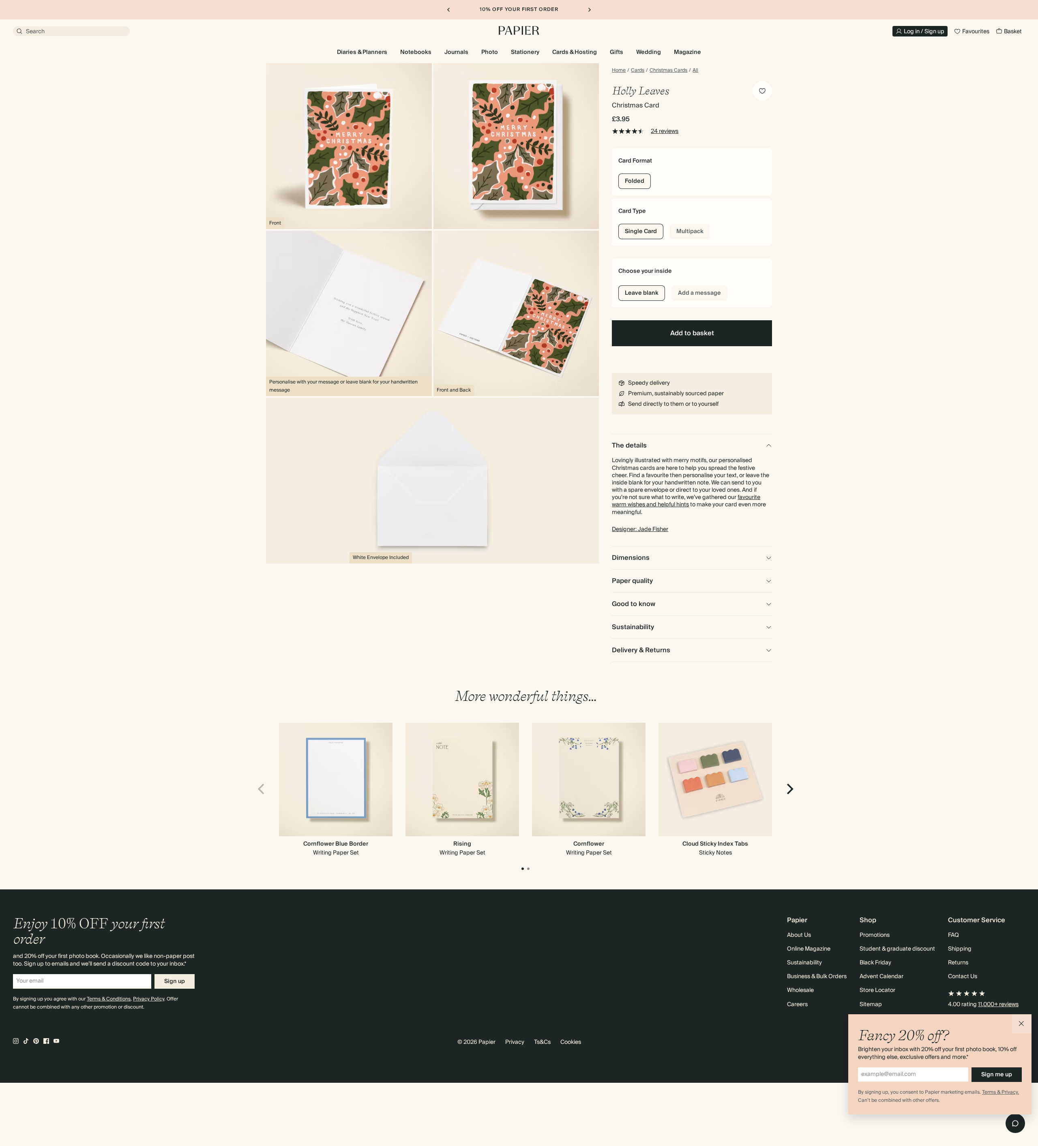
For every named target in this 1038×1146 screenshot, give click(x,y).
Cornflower (588, 844)
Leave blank (641, 293)
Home (619, 70)
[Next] (789, 789)
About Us (799, 935)
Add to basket (692, 333)
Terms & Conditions (109, 999)
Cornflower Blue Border (335, 844)
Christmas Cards (668, 70)
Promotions (875, 935)
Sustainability (804, 962)
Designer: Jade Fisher (640, 529)
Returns (958, 962)
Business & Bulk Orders (817, 976)
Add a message (699, 293)
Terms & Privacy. (1000, 1092)
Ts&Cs (542, 1042)
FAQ (953, 935)
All (695, 70)
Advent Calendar (881, 976)
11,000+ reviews (998, 1004)
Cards (637, 70)
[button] (1022, 1024)
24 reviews (664, 131)
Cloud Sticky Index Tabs (715, 844)
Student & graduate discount (897, 949)
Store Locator (877, 990)
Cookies (570, 1042)
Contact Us (962, 976)
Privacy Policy (148, 999)
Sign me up (996, 1075)
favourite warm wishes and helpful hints (686, 501)
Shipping (960, 949)
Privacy (514, 1042)
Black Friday (875, 962)
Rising (462, 844)
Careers (797, 1004)
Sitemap (871, 1004)
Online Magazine (808, 949)
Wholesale (800, 990)
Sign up (174, 981)
